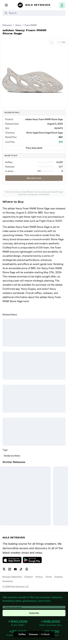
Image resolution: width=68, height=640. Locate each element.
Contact (28, 576)
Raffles (22, 634)
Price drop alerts (34, 147)
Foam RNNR (31, 25)
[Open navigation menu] (6, 5)
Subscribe (34, 613)
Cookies (58, 576)
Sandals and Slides (12, 455)
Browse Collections (12, 576)
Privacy (39, 576)
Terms (48, 576)
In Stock (45, 634)
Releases (7, 25)
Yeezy (18, 25)
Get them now (34, 178)
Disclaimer (8, 581)
